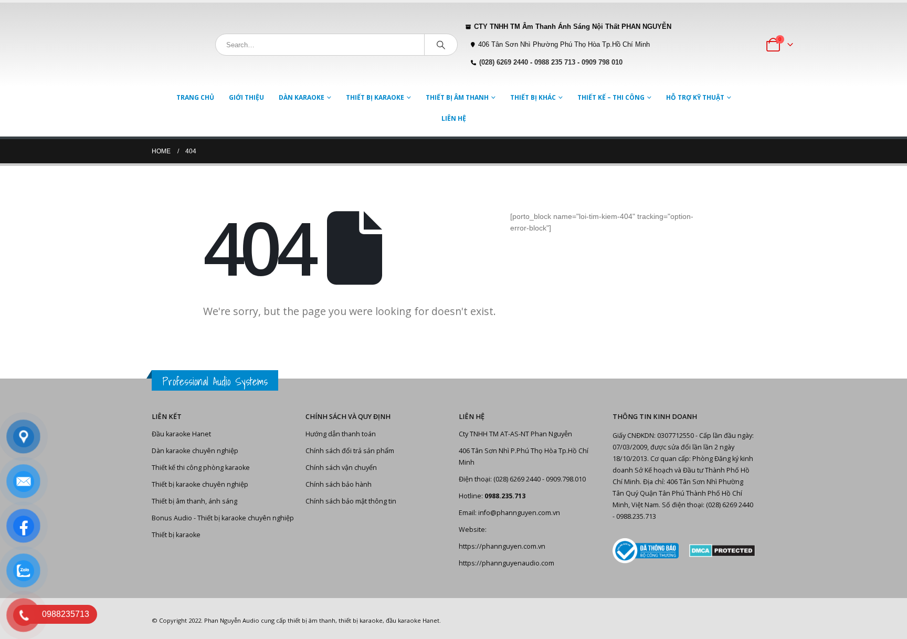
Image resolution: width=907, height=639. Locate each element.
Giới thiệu (246, 97)
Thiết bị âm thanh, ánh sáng (194, 501)
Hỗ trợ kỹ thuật (695, 97)
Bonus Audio (172, 518)
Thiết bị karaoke (375, 97)
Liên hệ (453, 118)
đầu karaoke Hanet (412, 620)
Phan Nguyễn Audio (231, 620)
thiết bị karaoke (361, 620)
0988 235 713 (554, 62)
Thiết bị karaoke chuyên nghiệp (200, 484)
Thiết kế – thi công (611, 97)
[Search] (441, 44)
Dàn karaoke (301, 97)
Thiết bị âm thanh (457, 97)
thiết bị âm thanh (311, 620)
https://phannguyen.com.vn (502, 546)
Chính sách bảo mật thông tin (350, 501)
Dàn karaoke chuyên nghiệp (195, 450)
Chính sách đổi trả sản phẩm (349, 450)
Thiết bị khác (533, 97)
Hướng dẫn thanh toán (340, 434)
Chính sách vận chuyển (341, 467)
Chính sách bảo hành (338, 484)
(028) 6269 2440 (503, 62)
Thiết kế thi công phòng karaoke (201, 467)
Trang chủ (195, 97)
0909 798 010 (602, 62)
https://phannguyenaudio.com (506, 563)
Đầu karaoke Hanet (181, 434)
